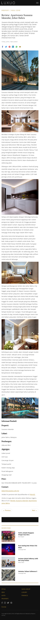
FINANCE (25, 595)
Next (34, 510)
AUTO (3, 595)
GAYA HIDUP (26, 589)
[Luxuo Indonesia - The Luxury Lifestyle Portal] (8, 2)
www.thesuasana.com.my (10, 491)
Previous (7, 510)
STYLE (4, 589)
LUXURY (24, 592)
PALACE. (32, 494)
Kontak (4, 607)
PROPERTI (5, 598)
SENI (3, 592)
